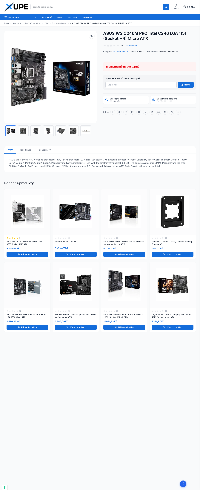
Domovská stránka (12, 23)
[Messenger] (119, 112)
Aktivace (72, 17)
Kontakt (87, 17)
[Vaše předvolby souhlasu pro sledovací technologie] (4, 487)
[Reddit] (165, 112)
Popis (10, 150)
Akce (59, 17)
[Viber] (132, 112)
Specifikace (25, 150)
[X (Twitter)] (145, 112)
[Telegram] (138, 112)
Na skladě (47, 17)
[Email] (171, 112)
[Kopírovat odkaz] (178, 112)
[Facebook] (112, 112)
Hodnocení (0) (44, 150)
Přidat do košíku (29, 254)
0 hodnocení (131, 45)
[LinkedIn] (152, 112)
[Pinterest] (158, 112)
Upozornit (185, 85)
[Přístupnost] (183, 483)
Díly (46, 23)
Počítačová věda (32, 23)
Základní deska (59, 23)
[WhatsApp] (125, 112)
